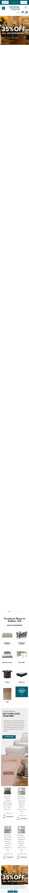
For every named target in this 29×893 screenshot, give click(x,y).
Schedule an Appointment (5, 2)
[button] (9, 611)
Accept (11, 891)
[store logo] (14, 8)
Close (15, 891)
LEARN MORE (10, 737)
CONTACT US (23, 2)
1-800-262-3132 (15, 2)
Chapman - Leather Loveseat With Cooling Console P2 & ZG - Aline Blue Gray (7, 803)
